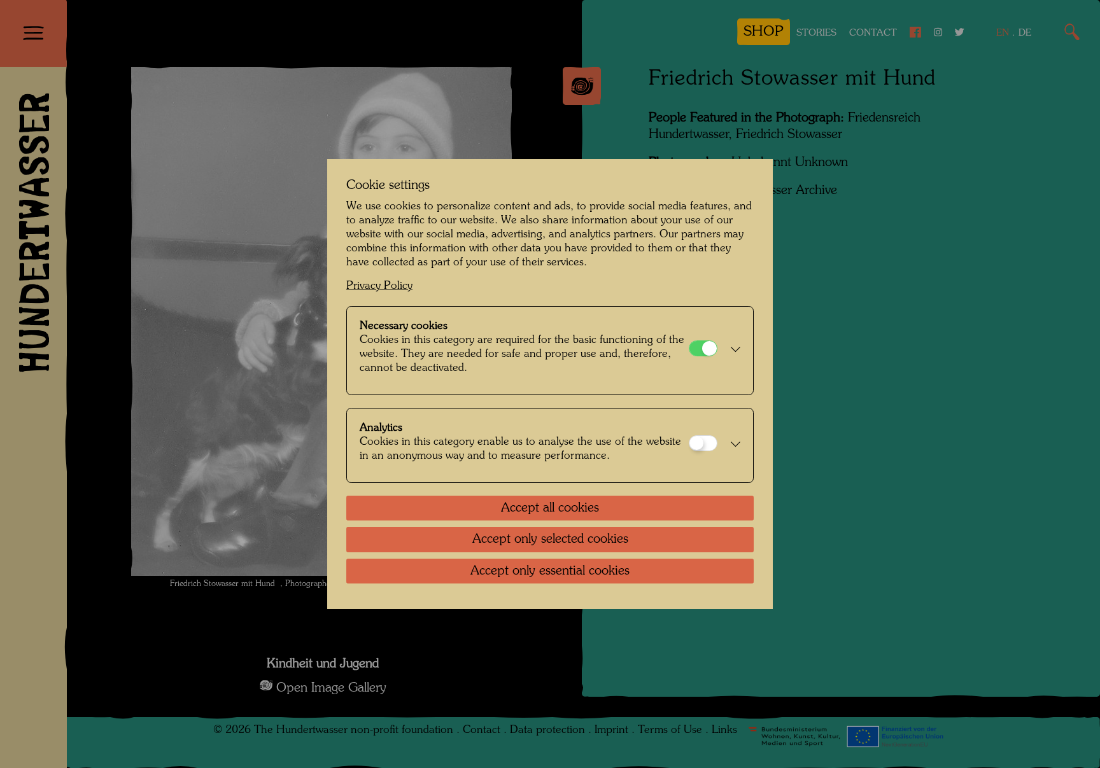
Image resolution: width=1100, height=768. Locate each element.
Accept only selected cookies (550, 539)
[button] (732, 351)
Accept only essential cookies (550, 571)
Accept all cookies (550, 508)
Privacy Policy (379, 286)
